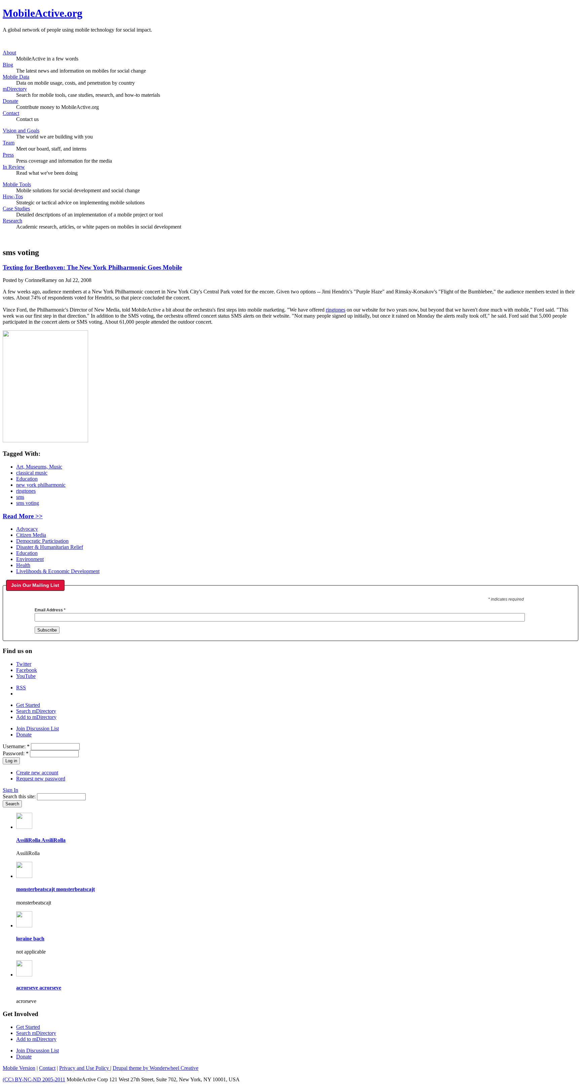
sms (20, 497)
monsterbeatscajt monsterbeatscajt (55, 889)
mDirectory (15, 89)
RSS (21, 687)
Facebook (26, 670)
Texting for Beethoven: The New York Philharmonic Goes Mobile (92, 267)
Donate (10, 101)
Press (8, 155)
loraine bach (30, 938)
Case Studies (16, 208)
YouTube (26, 676)
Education (27, 479)
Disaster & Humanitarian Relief (49, 547)
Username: (16, 746)
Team (8, 143)
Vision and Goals (21, 130)
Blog (8, 65)
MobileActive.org (42, 13)
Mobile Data (16, 77)
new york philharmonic (41, 485)
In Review (14, 167)
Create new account (37, 772)
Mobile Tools (17, 184)
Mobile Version (19, 1068)
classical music (31, 473)
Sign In (10, 790)
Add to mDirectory (36, 717)
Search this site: (20, 796)
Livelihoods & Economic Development (58, 571)
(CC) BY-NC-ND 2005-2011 (34, 1079)
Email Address (50, 610)
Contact (11, 113)
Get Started (28, 705)
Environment (30, 559)
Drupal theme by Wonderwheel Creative (155, 1068)
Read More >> (23, 516)
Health (23, 565)
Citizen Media (31, 535)
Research (12, 221)
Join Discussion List (37, 728)
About (9, 52)
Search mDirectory (36, 711)
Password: (16, 753)
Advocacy (27, 529)
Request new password (40, 778)
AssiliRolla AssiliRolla (41, 840)
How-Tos (13, 196)
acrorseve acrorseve (38, 988)
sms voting (27, 503)
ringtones (335, 310)
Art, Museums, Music (39, 467)
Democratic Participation (42, 541)
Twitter (23, 664)
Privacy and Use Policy (84, 1068)
